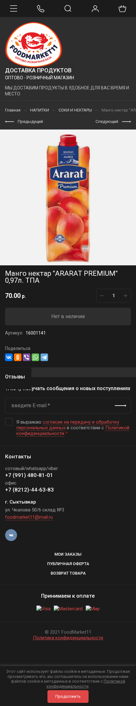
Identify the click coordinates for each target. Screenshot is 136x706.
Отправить (120, 405)
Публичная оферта (68, 563)
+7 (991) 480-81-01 (29, 475)
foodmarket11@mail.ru (29, 517)
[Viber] (26, 357)
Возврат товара (68, 573)
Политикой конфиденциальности (85, 684)
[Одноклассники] (18, 357)
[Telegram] (44, 357)
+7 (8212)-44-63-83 (29, 489)
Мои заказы (68, 554)
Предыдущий (30, 121)
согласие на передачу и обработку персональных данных (67, 425)
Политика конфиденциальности (68, 638)
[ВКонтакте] (9, 357)
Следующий (107, 121)
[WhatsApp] (35, 357)
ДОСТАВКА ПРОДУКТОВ (38, 70)
